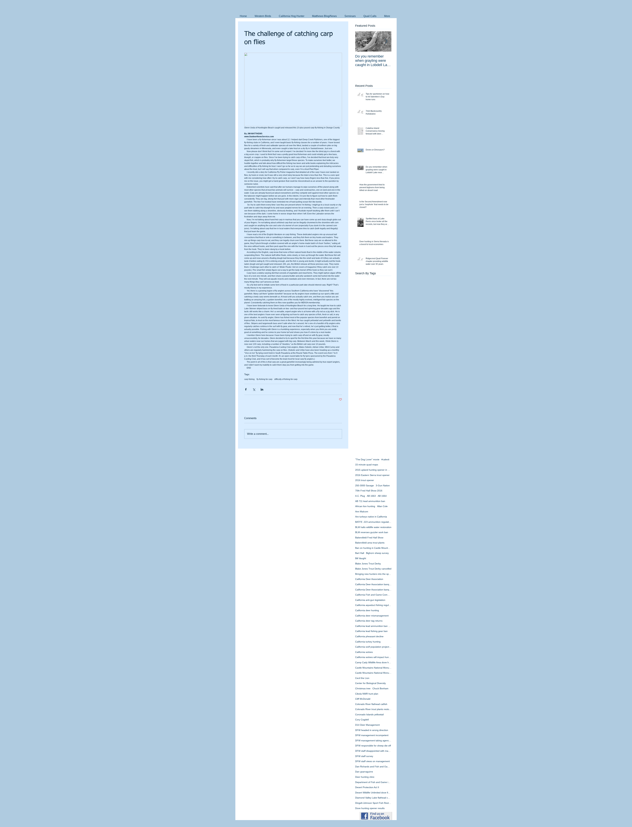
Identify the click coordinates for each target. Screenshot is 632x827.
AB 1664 (382, 496)
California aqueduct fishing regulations (373, 605)
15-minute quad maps (366, 464)
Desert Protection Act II (367, 787)
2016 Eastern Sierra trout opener (372, 475)
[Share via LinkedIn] (261, 389)
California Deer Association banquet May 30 (373, 589)
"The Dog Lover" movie (367, 459)
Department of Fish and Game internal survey (373, 782)
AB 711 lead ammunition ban (370, 501)
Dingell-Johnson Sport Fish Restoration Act (373, 803)
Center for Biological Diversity (370, 683)
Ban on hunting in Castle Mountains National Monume (373, 548)
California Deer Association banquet (373, 584)
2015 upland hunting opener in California (373, 470)
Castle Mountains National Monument (373, 667)
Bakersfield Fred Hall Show (369, 537)
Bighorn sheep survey (377, 553)
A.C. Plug (360, 496)
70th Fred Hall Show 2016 (368, 490)
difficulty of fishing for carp (285, 379)
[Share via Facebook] (245, 389)
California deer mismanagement (372, 615)
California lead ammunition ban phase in (373, 626)
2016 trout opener (364, 480)
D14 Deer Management (367, 725)
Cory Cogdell (362, 719)
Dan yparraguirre (364, 771)
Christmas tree (362, 688)
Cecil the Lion (362, 678)
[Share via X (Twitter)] (253, 389)
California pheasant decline (369, 636)
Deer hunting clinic (364, 777)
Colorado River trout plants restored (373, 709)
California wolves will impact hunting (373, 657)
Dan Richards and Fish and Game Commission (373, 766)
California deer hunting (367, 610)
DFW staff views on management (372, 761)
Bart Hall (359, 553)
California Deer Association (369, 579)
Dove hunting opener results (370, 808)
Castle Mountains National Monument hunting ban (373, 672)
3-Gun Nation (383, 485)
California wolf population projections (373, 646)
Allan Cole (382, 506)
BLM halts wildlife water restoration (373, 527)
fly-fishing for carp (264, 379)
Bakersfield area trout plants (369, 542)
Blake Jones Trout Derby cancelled (373, 568)
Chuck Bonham (380, 688)
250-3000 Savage (364, 485)
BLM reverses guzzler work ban (371, 532)
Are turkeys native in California (371, 516)
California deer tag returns (368, 620)
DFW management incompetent (371, 735)
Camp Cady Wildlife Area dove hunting (373, 662)
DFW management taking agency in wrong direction (373, 740)
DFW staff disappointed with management (373, 751)
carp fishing (249, 379)
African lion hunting (365, 506)
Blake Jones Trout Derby (368, 563)
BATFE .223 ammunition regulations (373, 522)
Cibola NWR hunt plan (366, 693)
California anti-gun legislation (370, 600)
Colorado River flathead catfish (371, 704)
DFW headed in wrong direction (371, 730)
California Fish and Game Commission (373, 594)
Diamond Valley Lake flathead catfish (373, 797)
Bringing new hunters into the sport (373, 574)
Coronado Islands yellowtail (369, 714)
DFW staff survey (364, 756)
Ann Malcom (361, 511)
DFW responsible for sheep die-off (373, 745)
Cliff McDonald (362, 699)
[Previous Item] (360, 41)
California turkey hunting (368, 641)
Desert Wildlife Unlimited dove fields (373, 792)
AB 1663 (371, 496)
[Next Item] (386, 41)
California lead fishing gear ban (371, 631)
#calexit (385, 459)
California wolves (364, 652)
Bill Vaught (360, 558)
